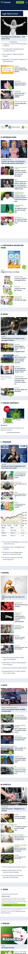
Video (5, 889)
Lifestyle (6, 784)
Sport (5, 314)
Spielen (5, 923)
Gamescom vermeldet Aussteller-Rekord (15, 668)
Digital (5, 573)
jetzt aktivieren (7, 905)
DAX (3, 530)
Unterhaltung (9, 137)
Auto (4, 685)
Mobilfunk (20, 2)
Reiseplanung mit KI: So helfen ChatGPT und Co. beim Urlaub (14, 672)
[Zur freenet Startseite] (5, 1)
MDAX (3, 533)
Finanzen (6, 442)
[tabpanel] (14, 29)
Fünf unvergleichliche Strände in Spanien (14, 867)
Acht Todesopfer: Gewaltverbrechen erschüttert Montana (13, 50)
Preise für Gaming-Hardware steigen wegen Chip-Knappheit (13, 658)
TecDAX (4, 535)
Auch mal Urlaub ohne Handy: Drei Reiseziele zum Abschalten (13, 876)
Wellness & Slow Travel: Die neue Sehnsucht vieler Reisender (12, 871)
